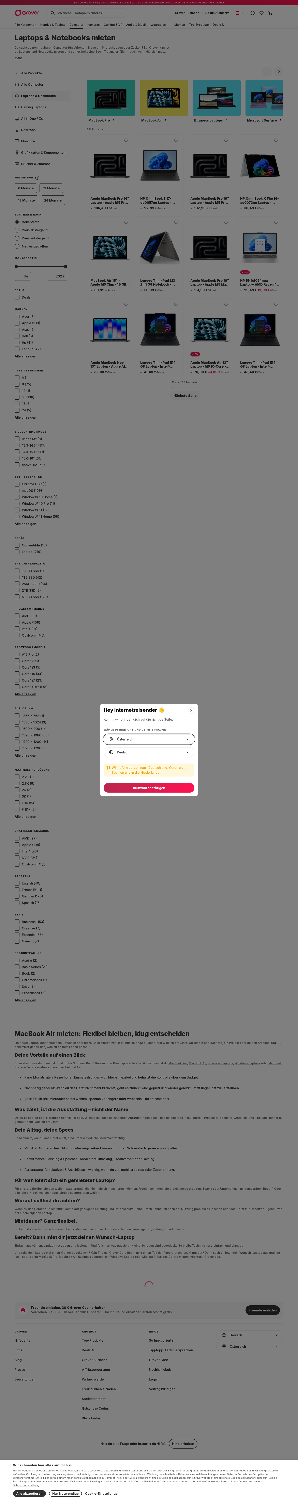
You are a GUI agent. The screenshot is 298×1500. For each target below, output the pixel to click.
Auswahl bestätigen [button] (149, 788)
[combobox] (149, 739)
